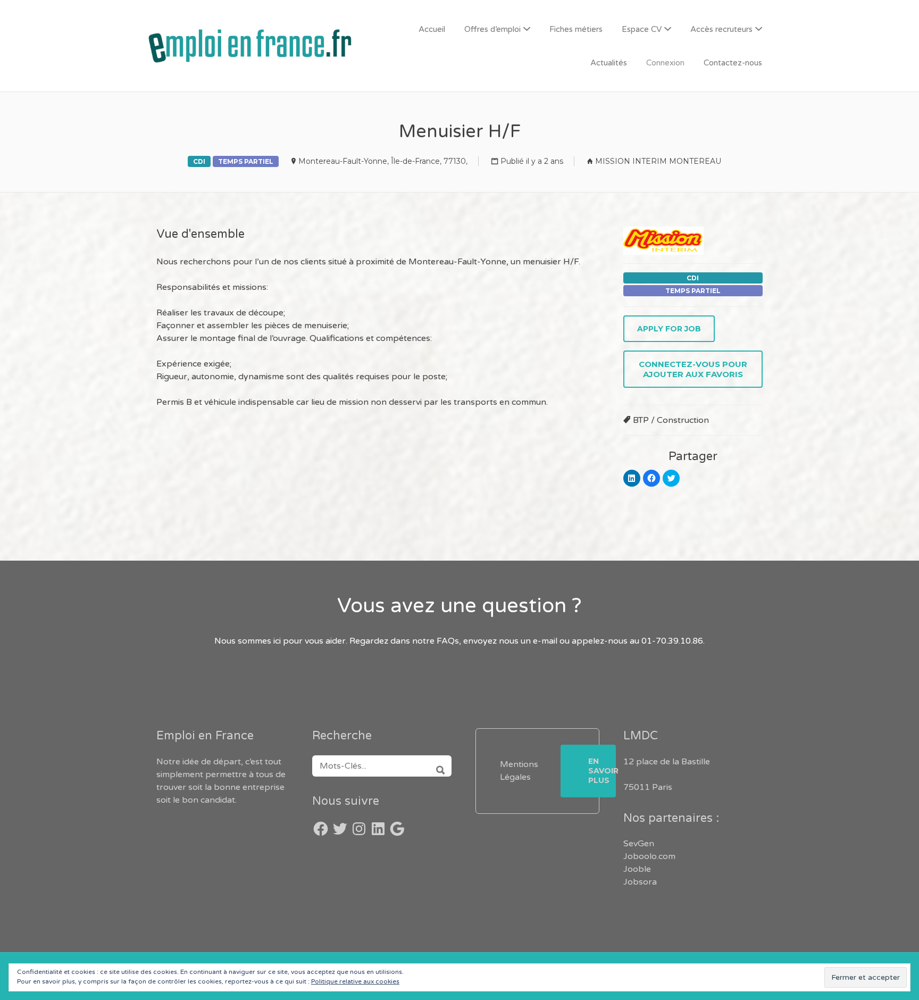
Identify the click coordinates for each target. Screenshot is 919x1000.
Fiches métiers (576, 29)
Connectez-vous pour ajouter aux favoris (693, 369)
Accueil (432, 29)
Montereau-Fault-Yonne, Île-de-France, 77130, (382, 161)
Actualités (608, 63)
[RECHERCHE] (437, 766)
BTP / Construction (671, 420)
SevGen (638, 843)
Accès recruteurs (721, 29)
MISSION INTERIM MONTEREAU (658, 161)
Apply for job (669, 329)
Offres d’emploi (492, 29)
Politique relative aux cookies (355, 981)
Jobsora (640, 882)
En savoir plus (602, 770)
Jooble (637, 869)
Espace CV (642, 29)
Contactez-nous (733, 63)
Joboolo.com (649, 856)
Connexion (665, 63)
